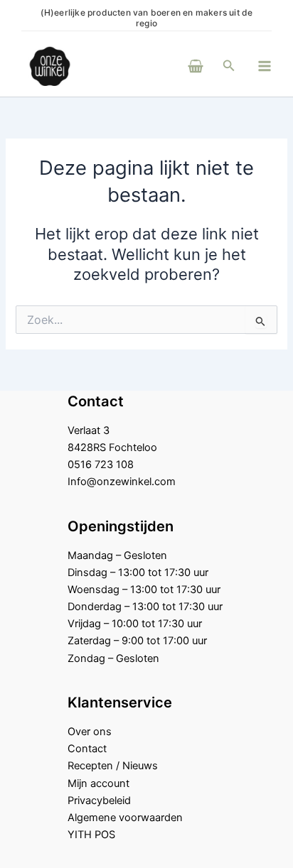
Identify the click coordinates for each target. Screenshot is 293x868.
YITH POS (91, 834)
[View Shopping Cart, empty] (176, 65)
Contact (87, 748)
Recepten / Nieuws (113, 765)
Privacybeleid (99, 800)
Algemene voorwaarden (125, 817)
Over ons (90, 731)
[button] (229, 66)
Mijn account (98, 783)
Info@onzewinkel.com (122, 481)
